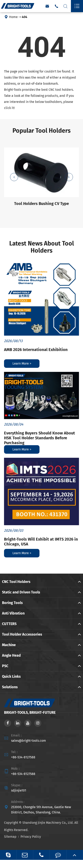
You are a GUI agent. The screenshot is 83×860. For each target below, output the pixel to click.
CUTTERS (9, 624)
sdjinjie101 (18, 790)
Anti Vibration (13, 613)
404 (24, 17)
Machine (9, 645)
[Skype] (8, 855)
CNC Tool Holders (16, 581)
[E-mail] (25, 855)
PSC (5, 666)
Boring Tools (12, 603)
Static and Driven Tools (21, 592)
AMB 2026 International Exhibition (36, 349)
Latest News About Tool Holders (41, 247)
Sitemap (10, 837)
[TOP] (74, 855)
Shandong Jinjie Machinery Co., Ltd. (48, 823)
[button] (14, 177)
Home (13, 17)
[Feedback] (58, 855)
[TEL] (41, 855)
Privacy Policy (31, 837)
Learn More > (21, 363)
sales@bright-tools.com (28, 741)
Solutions (10, 687)
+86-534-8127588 (23, 757)
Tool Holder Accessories (22, 634)
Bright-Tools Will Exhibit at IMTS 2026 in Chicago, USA (41, 541)
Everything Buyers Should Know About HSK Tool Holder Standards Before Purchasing (39, 438)
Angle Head (11, 655)
